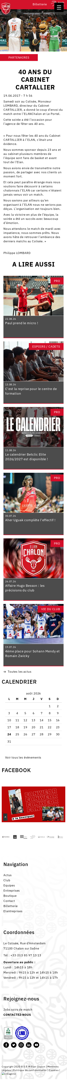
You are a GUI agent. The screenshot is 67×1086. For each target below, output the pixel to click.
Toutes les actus (19, 672)
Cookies (54, 1070)
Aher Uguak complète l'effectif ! (30, 520)
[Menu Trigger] (59, 7)
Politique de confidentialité (30, 1070)
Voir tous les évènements (23, 757)
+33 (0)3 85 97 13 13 (25, 955)
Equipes (9, 885)
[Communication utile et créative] (9, 1073)
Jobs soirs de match (17, 1009)
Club (6, 880)
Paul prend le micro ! (21, 323)
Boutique (10, 896)
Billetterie (40, 4)
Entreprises (11, 890)
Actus (7, 875)
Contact (9, 901)
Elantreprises (13, 911)
